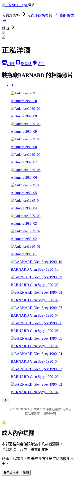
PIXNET (24, 409)
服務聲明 (50, 413)
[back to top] (5, 400)
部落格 (26, 64)
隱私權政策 (32, 413)
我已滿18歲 (11, 473)
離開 (26, 473)
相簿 (11, 64)
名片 (41, 64)
